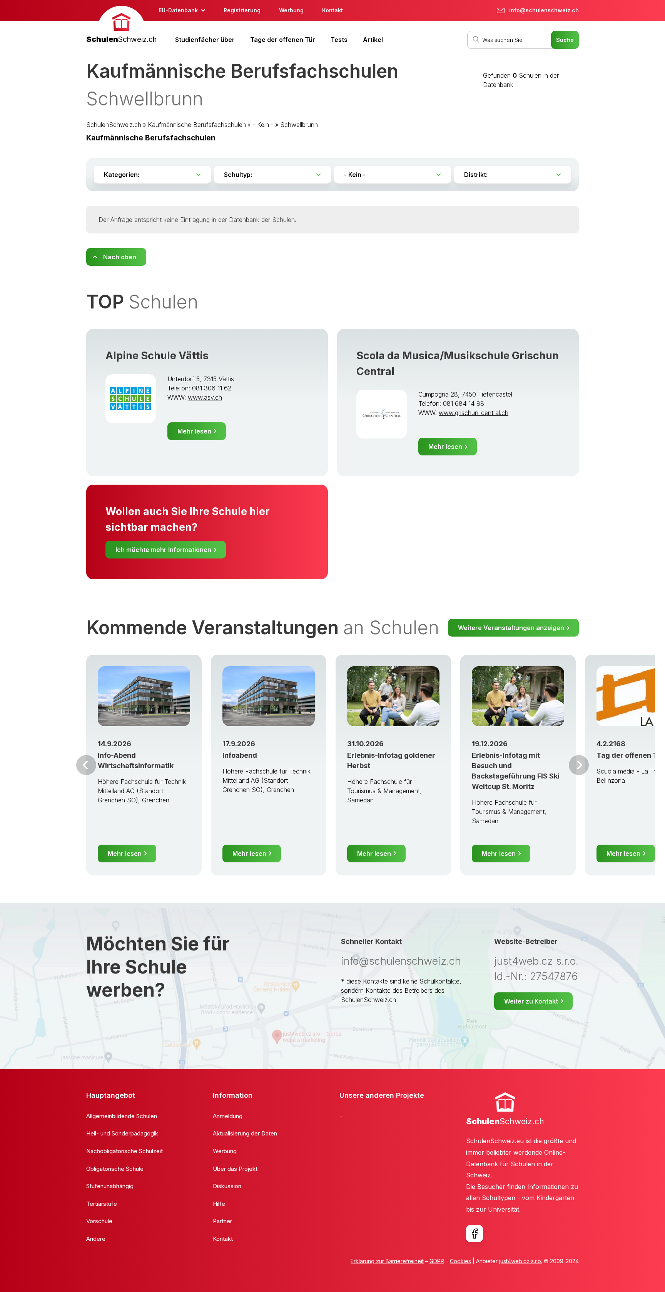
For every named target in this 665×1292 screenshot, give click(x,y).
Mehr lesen (194, 431)
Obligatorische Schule (115, 1168)
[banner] (121, 25)
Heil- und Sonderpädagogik (122, 1133)
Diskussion (227, 1186)
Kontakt (332, 10)
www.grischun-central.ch (473, 413)
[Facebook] (474, 1233)
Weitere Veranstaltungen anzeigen (511, 628)
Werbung (291, 10)
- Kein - (263, 124)
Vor (86, 765)
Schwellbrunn (299, 124)
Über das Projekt (235, 1168)
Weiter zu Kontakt (531, 1001)
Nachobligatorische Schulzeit (124, 1151)
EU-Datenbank (178, 10)
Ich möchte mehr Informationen (163, 549)
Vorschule (99, 1221)
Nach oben (119, 257)
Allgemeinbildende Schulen (121, 1116)
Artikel (373, 39)
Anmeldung (227, 1116)
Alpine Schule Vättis (157, 355)
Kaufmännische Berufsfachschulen (197, 124)
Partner (222, 1221)
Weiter (579, 765)
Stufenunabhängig (110, 1186)
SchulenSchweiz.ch (113, 124)
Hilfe (219, 1203)
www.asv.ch (205, 397)
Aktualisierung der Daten (245, 1133)
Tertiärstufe (101, 1203)
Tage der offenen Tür (282, 39)
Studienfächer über (205, 39)
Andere (95, 1238)
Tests (339, 39)
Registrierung (242, 10)
